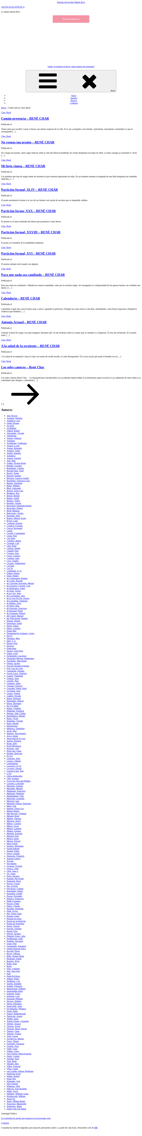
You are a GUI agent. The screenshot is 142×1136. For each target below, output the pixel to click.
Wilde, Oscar (12, 1091)
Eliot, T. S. (11, 641)
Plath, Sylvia (12, 911)
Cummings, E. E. (14, 571)
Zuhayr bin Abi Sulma (16, 1109)
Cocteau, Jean (13, 553)
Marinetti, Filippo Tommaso (19, 803)
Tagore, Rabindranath (16, 1014)
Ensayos (10, 646)
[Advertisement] (71, 43)
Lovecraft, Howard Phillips (19, 781)
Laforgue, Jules (13, 758)
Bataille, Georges (14, 466)
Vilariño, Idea (13, 1064)
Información (12, 726)
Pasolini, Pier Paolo (15, 878)
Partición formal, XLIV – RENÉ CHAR (29, 189)
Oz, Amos (11, 873)
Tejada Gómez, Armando (18, 1021)
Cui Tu (10, 568)
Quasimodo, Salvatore (16, 946)
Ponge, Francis (13, 926)
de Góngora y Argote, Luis (18, 586)
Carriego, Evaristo (15, 526)
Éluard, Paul (12, 643)
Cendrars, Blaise (14, 541)
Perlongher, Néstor (15, 891)
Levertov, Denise (14, 768)
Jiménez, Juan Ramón (16, 733)
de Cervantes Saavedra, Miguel (20, 583)
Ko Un (10, 756)
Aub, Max (11, 461)
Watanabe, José (13, 1081)
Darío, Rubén (13, 576)
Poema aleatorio (71, 19)
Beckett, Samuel (14, 476)
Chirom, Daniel (13, 548)
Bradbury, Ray (13, 493)
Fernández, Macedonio (17, 661)
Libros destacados (14, 776)
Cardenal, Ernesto (14, 523)
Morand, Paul (13, 836)
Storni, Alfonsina (14, 1004)
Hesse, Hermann (14, 703)
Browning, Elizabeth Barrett (19, 506)
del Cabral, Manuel (15, 616)
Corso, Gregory (13, 556)
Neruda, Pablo (13, 851)
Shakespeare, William (16, 989)
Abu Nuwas (12, 416)
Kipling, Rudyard (14, 753)
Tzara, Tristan (13, 1041)
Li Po (9, 773)
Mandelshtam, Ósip (15, 796)
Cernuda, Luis (13, 543)
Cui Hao (10, 566)
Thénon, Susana (14, 1024)
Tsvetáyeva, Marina (15, 1039)
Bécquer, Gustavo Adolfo (18, 478)
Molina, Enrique (14, 831)
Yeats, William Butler (16, 1101)
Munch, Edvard (13, 841)
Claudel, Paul (12, 551)
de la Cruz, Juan (14, 593)
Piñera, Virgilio (13, 906)
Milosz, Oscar (13, 826)
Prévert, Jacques (14, 933)
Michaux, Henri (14, 821)
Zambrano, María (14, 1106)
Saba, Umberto (13, 969)
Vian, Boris (12, 1061)
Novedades (12, 863)
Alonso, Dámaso (14, 438)
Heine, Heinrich (14, 698)
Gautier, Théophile (15, 676)
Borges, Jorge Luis (15, 491)
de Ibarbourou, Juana (16, 588)
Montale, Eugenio (14, 833)
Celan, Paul (12, 536)
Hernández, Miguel (15, 701)
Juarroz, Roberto (14, 741)
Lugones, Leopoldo (15, 783)
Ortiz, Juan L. (13, 871)
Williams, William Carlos (17, 1094)
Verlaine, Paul (13, 1059)
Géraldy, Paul (13, 681)
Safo (9, 974)
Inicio (73, 95)
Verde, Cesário (13, 1056)
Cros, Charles (13, 561)
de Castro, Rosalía (15, 581)
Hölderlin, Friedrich (15, 711)
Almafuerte (12, 436)
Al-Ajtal (10, 426)
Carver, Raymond (14, 528)
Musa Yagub (12, 843)
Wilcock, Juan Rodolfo (17, 1089)
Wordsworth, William (16, 1096)
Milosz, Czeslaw (14, 823)
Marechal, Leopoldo (15, 798)
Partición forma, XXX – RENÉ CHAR (28, 211)
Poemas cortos (13, 916)
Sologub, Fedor (13, 994)
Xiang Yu (11, 1099)
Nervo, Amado (13, 853)
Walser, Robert (13, 1076)
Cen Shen (11, 538)
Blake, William (13, 486)
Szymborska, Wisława (16, 1009)
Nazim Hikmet (13, 848)
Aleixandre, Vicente (15, 433)
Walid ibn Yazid (14, 1074)
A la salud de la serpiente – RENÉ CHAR (30, 346)
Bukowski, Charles (15, 513)
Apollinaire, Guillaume (17, 443)
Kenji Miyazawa (14, 746)
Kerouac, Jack (13, 748)
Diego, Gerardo (13, 628)
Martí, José (11, 806)
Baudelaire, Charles (15, 468)
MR (96, 1128)
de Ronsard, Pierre (15, 611)
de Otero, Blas (13, 606)
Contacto (74, 103)
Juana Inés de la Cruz (16, 738)
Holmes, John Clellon (16, 713)
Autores (73, 98)
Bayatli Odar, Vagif (15, 471)
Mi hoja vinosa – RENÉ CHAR (23, 166)
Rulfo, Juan (12, 964)
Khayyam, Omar (14, 751)
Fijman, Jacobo (13, 663)
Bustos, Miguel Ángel (16, 518)
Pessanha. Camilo (14, 893)
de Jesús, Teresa (14, 591)
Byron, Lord (12, 521)
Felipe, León (12, 653)
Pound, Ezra (12, 931)
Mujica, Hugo (13, 838)
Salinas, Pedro (13, 979)
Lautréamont (12, 763)
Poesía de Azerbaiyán (16, 921)
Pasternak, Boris (14, 881)
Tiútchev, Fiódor (14, 1034)
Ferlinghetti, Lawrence (16, 656)
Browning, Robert (15, 508)
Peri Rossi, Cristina (15, 888)
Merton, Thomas (14, 818)
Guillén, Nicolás (14, 696)
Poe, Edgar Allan (14, 913)
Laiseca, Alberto (14, 761)
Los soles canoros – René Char (22, 367)
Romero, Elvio (13, 961)
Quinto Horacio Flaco (16, 949)
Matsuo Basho (13, 811)
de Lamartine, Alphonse (17, 601)
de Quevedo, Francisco (17, 608)
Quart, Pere (12, 943)
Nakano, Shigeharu (15, 846)
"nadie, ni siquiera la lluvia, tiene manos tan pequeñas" (71, 66)
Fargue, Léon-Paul (15, 651)
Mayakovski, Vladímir (16, 813)
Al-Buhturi (11, 428)
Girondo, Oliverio (14, 686)
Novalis (10, 861)
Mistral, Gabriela (14, 828)
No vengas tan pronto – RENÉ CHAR (27, 142)
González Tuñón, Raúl (16, 688)
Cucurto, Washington (16, 563)
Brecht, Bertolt (13, 496)
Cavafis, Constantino (16, 533)
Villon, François (14, 1066)
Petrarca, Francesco (15, 898)
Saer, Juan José (13, 971)
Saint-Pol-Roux (13, 976)
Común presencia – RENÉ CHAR (25, 118)
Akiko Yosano (13, 423)
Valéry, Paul (12, 1049)
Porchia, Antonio (14, 928)
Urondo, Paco (13, 1046)
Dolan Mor (11, 631)
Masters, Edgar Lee (15, 808)
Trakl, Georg (12, 1036)
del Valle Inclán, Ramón (17, 618)
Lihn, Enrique (13, 778)
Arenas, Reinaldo (14, 448)
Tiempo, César (13, 1031)
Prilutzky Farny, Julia (16, 936)
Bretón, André (13, 498)
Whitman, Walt (13, 1086)
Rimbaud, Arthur (14, 959)
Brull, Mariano (13, 511)
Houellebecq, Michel (16, 716)
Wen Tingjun (12, 1084)
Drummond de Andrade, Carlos (20, 633)
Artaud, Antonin (14, 458)
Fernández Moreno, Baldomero (20, 658)
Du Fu (9, 636)
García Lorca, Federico (17, 673)
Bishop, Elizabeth (14, 483)
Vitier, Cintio (12, 1069)
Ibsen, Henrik (13, 723)
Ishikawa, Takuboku (16, 728)
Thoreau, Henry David (17, 1029)
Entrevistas (11, 648)
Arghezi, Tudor (13, 451)
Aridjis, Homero (14, 453)
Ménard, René (13, 816)
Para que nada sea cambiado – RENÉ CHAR (33, 274)
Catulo (9, 531)
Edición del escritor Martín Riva (71, 2)
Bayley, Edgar (13, 473)
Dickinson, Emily (14, 623)
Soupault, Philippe (15, 999)
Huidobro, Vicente (15, 721)
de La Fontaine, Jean (16, 596)
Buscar (74, 100)
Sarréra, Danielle (14, 984)
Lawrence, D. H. (14, 766)
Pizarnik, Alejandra (15, 908)
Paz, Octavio (12, 886)
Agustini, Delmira (14, 418)
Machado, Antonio (15, 786)
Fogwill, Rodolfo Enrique (18, 666)
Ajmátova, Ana (13, 421)
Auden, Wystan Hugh (16, 463)
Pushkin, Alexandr (15, 941)
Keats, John (12, 743)
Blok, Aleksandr (14, 488)
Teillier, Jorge (12, 1019)
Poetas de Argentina (15, 923)
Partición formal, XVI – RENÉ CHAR (28, 253)
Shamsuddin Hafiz (15, 991)
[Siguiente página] (25, 404)
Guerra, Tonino (13, 693)
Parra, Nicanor (13, 876)
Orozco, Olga (13, 868)
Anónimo (11, 441)
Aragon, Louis (13, 446)
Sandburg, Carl (13, 981)
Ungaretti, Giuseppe (15, 1044)
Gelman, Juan (13, 678)
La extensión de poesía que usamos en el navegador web (26, 1118)
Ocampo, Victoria (14, 866)
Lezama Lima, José (15, 771)
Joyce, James (12, 736)
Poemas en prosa (14, 918)
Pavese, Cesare (13, 883)
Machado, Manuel (15, 788)
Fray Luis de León (15, 668)
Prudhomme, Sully (15, 938)
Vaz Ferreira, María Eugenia (19, 1054)
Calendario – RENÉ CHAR (20, 298)
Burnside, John (13, 516)
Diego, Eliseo (13, 626)
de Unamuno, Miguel (16, 613)
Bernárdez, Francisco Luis (18, 481)
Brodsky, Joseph (14, 503)
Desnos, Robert (13, 621)
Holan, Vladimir (14, 708)
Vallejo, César (13, 1051)
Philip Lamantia (14, 901)
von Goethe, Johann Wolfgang (20, 1071)
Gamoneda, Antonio (15, 671)
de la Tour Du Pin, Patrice (18, 598)
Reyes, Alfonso (13, 954)
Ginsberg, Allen (14, 683)
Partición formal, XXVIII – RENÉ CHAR (30, 232)
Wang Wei (11, 1079)
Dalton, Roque (13, 573)
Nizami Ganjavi (14, 858)
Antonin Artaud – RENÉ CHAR (24, 322)
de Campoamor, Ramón (17, 578)
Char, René (6, 112)
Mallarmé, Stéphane (15, 793)
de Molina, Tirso (14, 603)
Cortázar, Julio (13, 558)
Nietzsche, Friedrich (15, 856)
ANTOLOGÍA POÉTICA (13, 7)
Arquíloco (11, 456)
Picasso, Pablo (13, 903)
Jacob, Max (12, 731)
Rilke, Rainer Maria (15, 956)
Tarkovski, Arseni (14, 1016)
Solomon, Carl (13, 996)
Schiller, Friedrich (14, 986)
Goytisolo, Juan (13, 691)
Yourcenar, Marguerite (16, 1104)
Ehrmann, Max (13, 638)
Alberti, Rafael (13, 431)
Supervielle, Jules (14, 1006)
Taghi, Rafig (12, 1011)
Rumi (9, 966)
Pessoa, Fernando (14, 896)
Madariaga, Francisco (16, 791)
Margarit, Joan (13, 801)
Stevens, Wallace (14, 1001)
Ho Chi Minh (12, 706)
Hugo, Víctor (12, 718)
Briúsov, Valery (13, 501)
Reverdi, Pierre (13, 951)
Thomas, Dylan (13, 1026)
